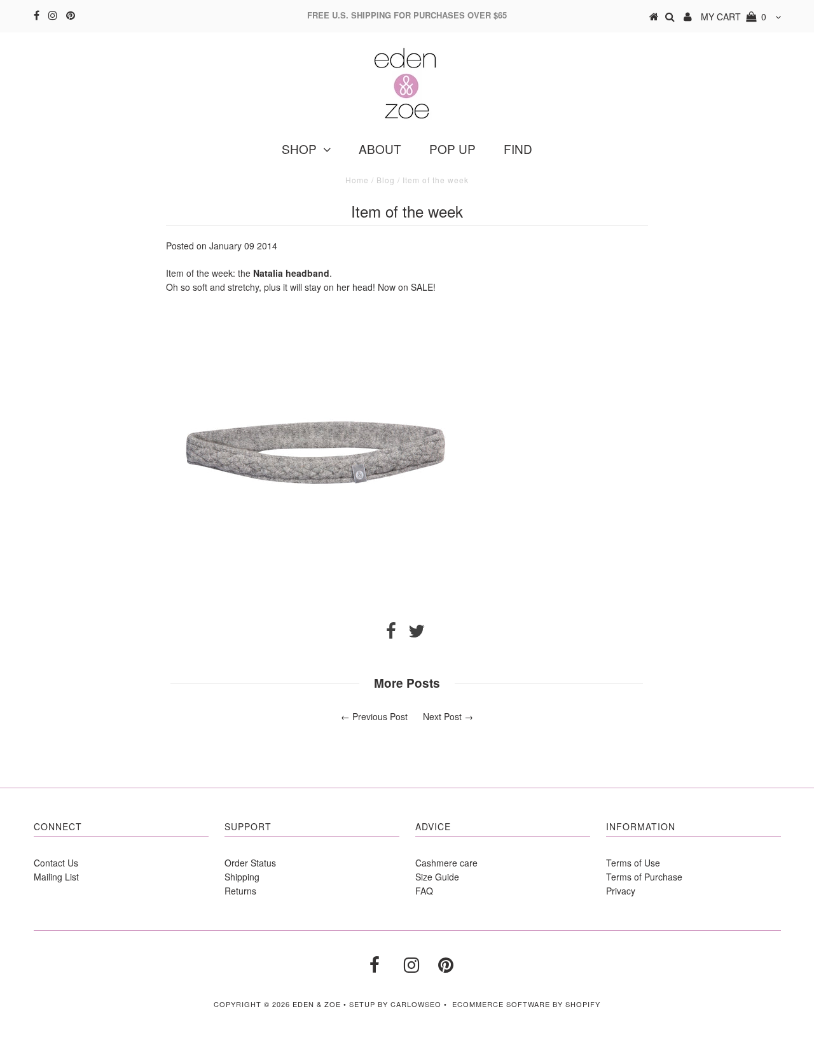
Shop (299, 148)
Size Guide (437, 876)
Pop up (452, 148)
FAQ (424, 890)
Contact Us (56, 862)
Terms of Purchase (644, 876)
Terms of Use (633, 862)
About (380, 148)
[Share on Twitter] (416, 633)
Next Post (442, 716)
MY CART (733, 16)
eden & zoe (317, 1004)
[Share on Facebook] (391, 633)
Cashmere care (446, 862)
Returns (240, 890)
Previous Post (380, 716)
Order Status (250, 862)
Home (357, 179)
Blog (385, 179)
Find (518, 148)
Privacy (620, 890)
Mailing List (56, 876)
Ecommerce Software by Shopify (526, 1004)
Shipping (241, 876)
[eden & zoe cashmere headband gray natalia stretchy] (318, 601)
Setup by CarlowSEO (395, 1004)
